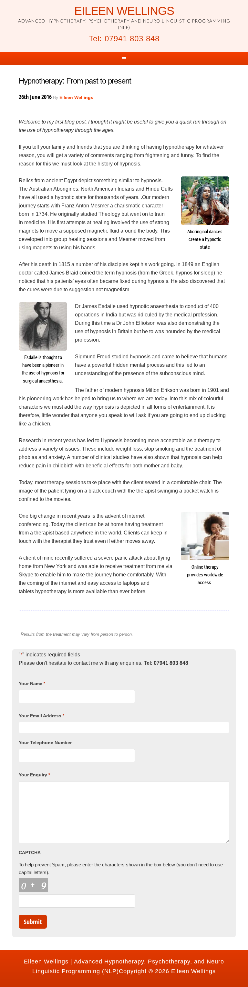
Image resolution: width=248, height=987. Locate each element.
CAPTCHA (30, 852)
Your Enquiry (34, 774)
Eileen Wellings (124, 10)
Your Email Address (41, 715)
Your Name (32, 683)
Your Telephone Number (45, 742)
